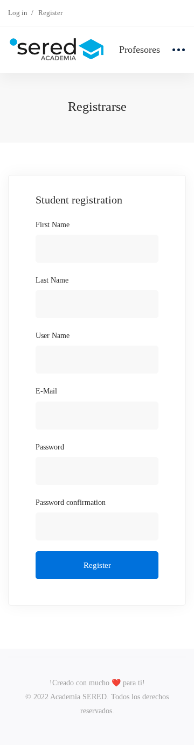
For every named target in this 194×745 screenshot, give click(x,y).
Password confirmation (71, 502)
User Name (53, 336)
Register (50, 13)
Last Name (52, 280)
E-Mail (46, 391)
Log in (17, 13)
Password (50, 447)
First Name (53, 225)
